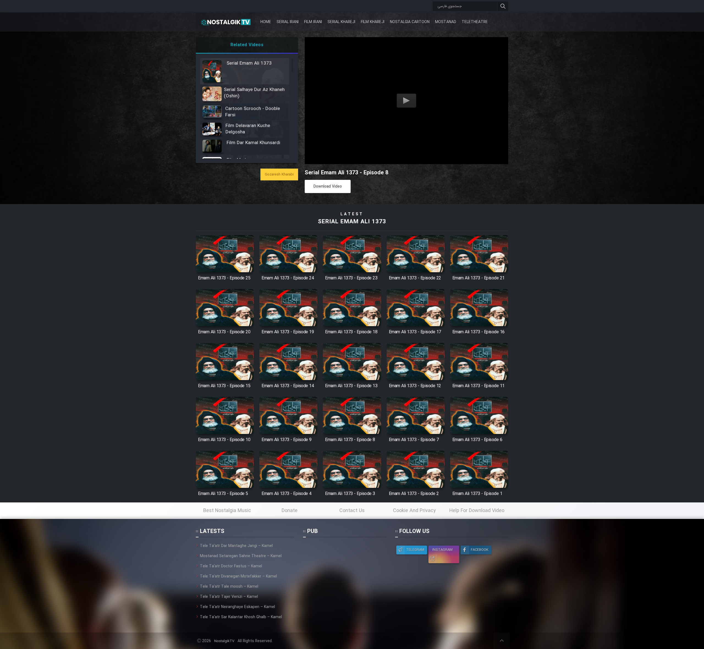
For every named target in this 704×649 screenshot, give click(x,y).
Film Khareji (372, 22)
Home (265, 22)
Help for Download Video (476, 511)
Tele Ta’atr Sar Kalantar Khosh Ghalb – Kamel (241, 617)
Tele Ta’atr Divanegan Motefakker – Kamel (238, 576)
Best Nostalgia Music (227, 511)
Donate (290, 511)
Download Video (328, 186)
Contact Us (352, 511)
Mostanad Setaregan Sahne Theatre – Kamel (241, 556)
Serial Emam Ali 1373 (352, 221)
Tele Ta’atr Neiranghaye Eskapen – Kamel (237, 607)
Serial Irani (288, 22)
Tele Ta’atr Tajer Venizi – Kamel (229, 597)
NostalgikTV (224, 641)
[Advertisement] (344, 577)
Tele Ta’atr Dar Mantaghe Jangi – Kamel (236, 546)
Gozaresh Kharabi (279, 174)
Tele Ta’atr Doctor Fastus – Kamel (231, 566)
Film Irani (313, 22)
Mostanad (445, 22)
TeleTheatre (475, 22)
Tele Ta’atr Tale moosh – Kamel (229, 587)
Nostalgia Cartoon (410, 22)
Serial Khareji (341, 22)
